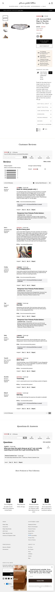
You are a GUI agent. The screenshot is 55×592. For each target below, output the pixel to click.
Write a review (48, 162)
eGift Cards (5, 531)
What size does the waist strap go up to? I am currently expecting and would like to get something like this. (23, 449)
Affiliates (30, 553)
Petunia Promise (42, 117)
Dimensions (40, 114)
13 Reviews (15, 152)
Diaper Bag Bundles (7, 529)
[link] (42, 16)
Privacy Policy (31, 537)
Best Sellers (25, 6)
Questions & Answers (44, 124)
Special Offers (31, 531)
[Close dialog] (52, 567)
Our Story (30, 547)
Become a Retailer (7, 547)
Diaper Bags (14, 6)
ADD (50, 72)
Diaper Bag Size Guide (7, 533)
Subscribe (40, 580)
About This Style (42, 107)
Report (33, 209)
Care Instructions (43, 110)
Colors (38, 33)
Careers (30, 556)
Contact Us (30, 533)
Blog (29, 558)
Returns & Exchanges (33, 526)
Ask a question (47, 442)
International (5, 549)
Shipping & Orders (32, 524)
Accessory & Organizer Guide (9, 535)
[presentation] (24, 252)
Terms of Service (31, 540)
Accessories (36, 6)
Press (29, 551)
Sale (44, 6)
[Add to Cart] (12, 482)
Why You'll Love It (43, 103)
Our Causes (30, 549)
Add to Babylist (44, 46)
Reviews (39, 121)
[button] (42, 183)
